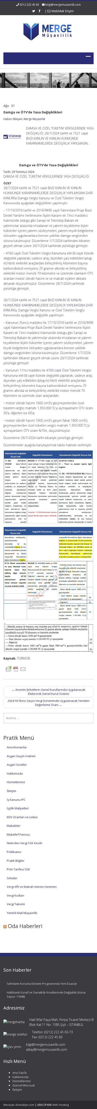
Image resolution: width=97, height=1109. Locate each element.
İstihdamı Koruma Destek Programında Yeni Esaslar (42, 984)
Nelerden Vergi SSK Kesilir (24, 843)
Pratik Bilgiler (15, 861)
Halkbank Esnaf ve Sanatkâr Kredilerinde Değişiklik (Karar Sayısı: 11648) (46, 994)
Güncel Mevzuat (23, 1085)
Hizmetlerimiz (16, 782)
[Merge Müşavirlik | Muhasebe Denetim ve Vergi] (48, 30)
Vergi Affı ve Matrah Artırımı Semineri (32, 887)
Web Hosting (60, 1105)
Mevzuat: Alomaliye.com (18, 1105)
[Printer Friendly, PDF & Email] (15, 668)
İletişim (11, 791)
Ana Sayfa (19, 1073)
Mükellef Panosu (18, 834)
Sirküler (12, 878)
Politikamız (14, 852)
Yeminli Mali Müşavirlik (22, 913)
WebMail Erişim (62, 11)
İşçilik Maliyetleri (18, 808)
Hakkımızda (15, 773)
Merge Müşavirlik (34, 119)
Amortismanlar (17, 747)
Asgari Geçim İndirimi (21, 756)
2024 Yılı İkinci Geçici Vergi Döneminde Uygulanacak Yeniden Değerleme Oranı (49, 703)
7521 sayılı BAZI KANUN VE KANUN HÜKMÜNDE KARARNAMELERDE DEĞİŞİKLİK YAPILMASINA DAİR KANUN (48, 305)
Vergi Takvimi (16, 904)
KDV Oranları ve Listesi (22, 817)
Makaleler (14, 826)
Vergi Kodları (15, 895)
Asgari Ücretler (17, 765)
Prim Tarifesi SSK (18, 869)
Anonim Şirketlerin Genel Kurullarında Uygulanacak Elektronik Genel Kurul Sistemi (48, 692)
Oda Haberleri (25, 926)
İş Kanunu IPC (16, 800)
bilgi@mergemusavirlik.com (63, 5)
